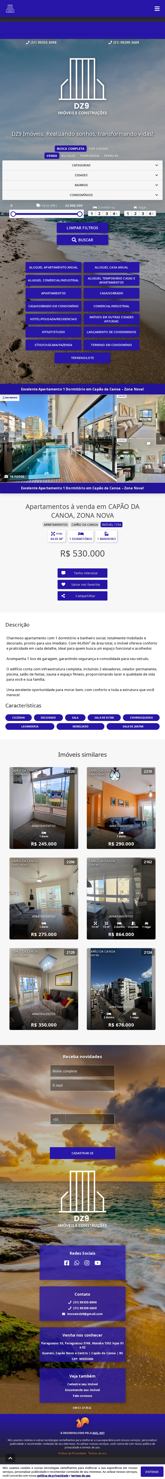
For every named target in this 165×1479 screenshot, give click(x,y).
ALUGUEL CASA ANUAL (111, 267)
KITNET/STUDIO (53, 332)
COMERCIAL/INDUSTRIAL (111, 306)
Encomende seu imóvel (82, 1390)
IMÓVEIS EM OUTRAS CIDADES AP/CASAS (111, 319)
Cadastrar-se (83, 1153)
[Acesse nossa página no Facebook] (66, 1263)
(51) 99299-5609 (126, 42)
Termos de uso (97, 1453)
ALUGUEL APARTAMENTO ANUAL (53, 267)
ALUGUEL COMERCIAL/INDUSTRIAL (53, 280)
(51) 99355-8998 (44, 42)
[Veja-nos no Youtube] (98, 1263)
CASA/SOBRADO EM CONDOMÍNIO (53, 306)
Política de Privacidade (72, 1453)
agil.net (98, 1433)
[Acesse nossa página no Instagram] (86, 1263)
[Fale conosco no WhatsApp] (76, 1263)
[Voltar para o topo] (10, 1458)
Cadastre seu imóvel (82, 1384)
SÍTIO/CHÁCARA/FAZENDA (53, 345)
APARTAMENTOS (53, 293)
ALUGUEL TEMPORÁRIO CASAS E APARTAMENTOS (111, 280)
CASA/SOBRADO (111, 293)
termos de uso (80, 1475)
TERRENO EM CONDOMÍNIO (111, 345)
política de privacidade (52, 1475)
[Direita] (160, 438)
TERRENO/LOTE (82, 358)
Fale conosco (82, 1396)
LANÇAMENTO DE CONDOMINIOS (111, 332)
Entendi (152, 1472)
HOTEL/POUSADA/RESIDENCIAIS (53, 319)
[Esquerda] (4, 438)
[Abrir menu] (157, 9)
